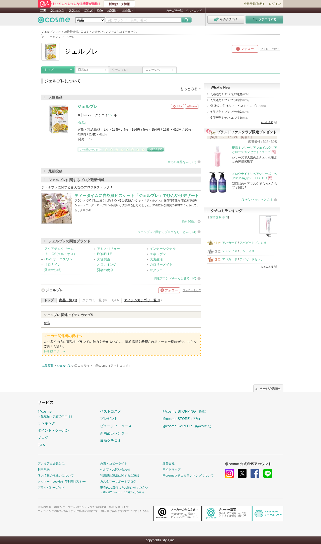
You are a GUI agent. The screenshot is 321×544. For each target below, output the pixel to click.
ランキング (57, 10)
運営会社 (169, 463)
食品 (81, 123)
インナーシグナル (163, 249)
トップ (48, 69)
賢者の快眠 (52, 270)
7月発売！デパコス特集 (230, 94)
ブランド (74, 10)
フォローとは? (192, 290)
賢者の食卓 (105, 270)
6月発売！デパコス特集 (230, 117)
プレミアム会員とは (51, 463)
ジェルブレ (87, 106)
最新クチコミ (110, 440)
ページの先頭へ (270, 388)
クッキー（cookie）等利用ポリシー (62, 481)
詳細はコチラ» (54, 351)
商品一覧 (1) (68, 300)
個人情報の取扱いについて (56, 475)
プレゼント (109, 419)
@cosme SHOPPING (185, 411)
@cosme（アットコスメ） (113, 365)
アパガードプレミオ (253, 243)
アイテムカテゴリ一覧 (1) (143, 300)
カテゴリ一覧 (174, 10)
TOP (43, 10)
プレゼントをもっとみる (256, 199)
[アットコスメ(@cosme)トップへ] (54, 21)
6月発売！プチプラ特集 (230, 112)
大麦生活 (156, 259)
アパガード (229, 243)
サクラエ (156, 270)
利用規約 (44, 469)
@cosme (56, 413)
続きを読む (189, 221)
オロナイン (52, 264)
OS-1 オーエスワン (58, 259)
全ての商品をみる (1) (182, 162)
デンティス (229, 251)
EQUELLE (104, 254)
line (267, 473)
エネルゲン (158, 254)
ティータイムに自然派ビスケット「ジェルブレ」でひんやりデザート (136, 195)
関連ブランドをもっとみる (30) (175, 278)
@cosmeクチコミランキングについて (188, 475)
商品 (83, 69)
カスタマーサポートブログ (118, 481)
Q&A (100, 10)
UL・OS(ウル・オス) (59, 254)
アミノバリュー (108, 249)
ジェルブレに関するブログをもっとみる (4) (166, 232)
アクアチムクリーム (59, 249)
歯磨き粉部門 (219, 217)
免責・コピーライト (113, 463)
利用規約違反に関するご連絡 (119, 475)
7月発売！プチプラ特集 (230, 100)
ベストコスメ (194, 10)
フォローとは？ (270, 48)
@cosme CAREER (188, 426)
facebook (255, 473)
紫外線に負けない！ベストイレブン (238, 106)
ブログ (88, 10)
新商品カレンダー (114, 433)
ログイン (275, 4)
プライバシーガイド (51, 487)
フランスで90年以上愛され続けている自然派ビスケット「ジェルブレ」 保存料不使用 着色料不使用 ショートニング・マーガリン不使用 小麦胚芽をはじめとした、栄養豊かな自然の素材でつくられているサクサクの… (136, 205)
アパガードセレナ (251, 259)
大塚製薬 (103, 259)
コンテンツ (153, 69)
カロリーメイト (161, 264)
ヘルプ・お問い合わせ (115, 469)
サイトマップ (172, 469)
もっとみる (267, 122)
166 (110, 115)
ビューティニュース (116, 426)
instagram (229, 473)
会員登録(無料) (254, 4)
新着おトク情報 (119, 4)
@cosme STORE (182, 419)
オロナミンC (106, 264)
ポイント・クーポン (53, 430)
